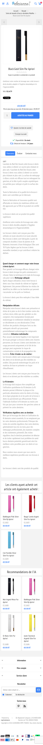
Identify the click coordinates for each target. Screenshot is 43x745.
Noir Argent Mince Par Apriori (11, 600)
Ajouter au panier (25, 115)
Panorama (10, 153)
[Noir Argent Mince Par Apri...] (39, 22)
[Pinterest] (18, 706)
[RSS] (24, 706)
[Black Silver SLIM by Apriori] (11, 586)
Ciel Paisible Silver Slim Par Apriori (9, 554)
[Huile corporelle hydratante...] (4, 22)
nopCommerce (5, 720)
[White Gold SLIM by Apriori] (11, 623)
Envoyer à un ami (20, 134)
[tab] (10, 153)
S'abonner (8, 694)
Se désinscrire (20, 694)
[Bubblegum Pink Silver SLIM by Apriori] (11, 504)
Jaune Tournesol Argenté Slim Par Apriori (30, 638)
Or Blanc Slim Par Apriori (9, 637)
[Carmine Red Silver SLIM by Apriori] (32, 504)
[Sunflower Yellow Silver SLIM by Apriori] (32, 623)
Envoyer (38, 689)
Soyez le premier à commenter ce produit (21, 75)
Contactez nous (31, 153)
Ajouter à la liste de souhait (22, 128)
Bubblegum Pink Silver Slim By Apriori (11, 518)
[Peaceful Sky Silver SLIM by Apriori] (11, 540)
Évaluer (19, 153)
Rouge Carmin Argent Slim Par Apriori (31, 518)
